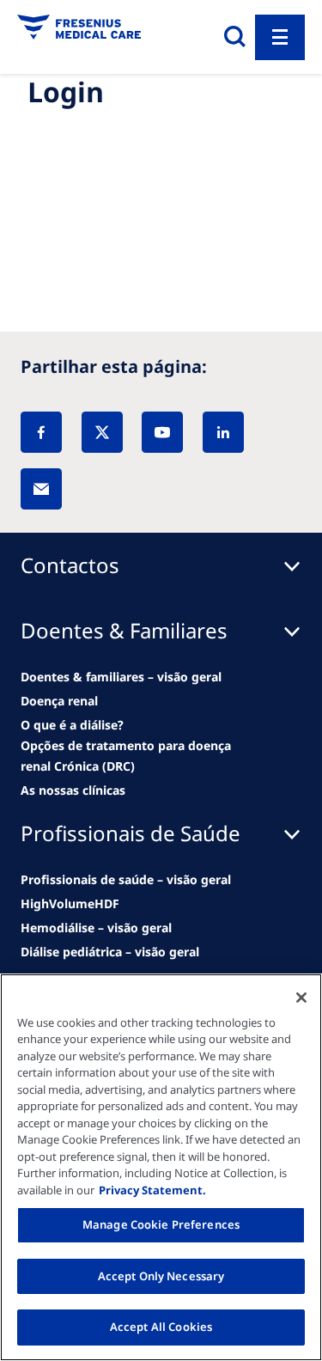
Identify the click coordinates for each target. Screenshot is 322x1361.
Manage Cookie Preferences (161, 1224)
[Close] (301, 997)
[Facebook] (41, 432)
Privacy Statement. (152, 1190)
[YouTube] (162, 432)
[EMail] (41, 489)
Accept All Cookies (161, 1326)
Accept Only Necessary (161, 1276)
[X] (102, 432)
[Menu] (280, 37)
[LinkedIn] (223, 432)
